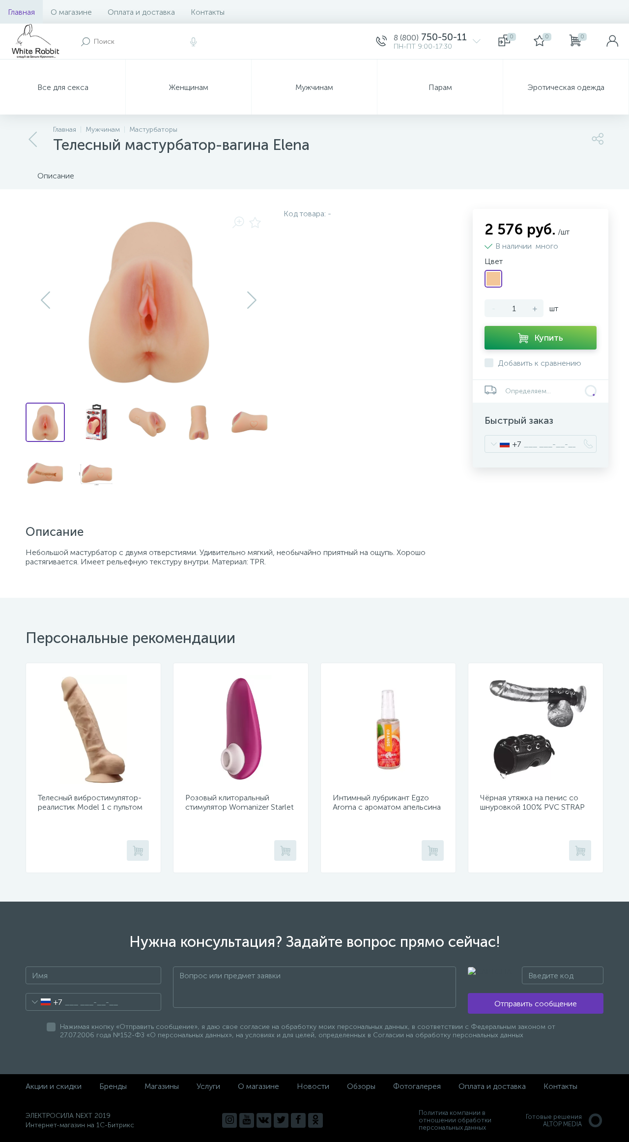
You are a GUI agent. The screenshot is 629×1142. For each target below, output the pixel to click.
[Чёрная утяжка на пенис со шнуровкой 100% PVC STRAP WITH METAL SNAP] (535, 729)
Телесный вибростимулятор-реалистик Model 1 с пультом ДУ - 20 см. (90, 807)
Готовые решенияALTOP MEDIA (554, 1120)
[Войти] (612, 41)
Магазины (161, 1086)
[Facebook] (298, 1120)
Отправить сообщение (535, 1003)
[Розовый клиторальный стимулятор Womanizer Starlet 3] (240, 729)
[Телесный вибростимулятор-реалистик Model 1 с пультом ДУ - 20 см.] (93, 729)
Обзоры (361, 1086)
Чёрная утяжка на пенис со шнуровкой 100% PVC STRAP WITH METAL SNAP (532, 807)
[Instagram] (229, 1120)
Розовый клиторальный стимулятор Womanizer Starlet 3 (239, 807)
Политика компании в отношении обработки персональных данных (455, 1120)
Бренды (113, 1086)
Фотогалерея (417, 1086)
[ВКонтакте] (264, 1120)
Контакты (208, 12)
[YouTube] (246, 1120)
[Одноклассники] (315, 1120)
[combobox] (503, 444)
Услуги (208, 1086)
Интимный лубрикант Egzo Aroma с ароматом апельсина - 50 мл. (387, 807)
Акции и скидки (54, 1086)
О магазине (71, 12)
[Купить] (138, 850)
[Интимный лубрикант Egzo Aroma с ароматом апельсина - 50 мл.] (388, 729)
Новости (313, 1086)
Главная (21, 12)
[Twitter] (281, 1120)
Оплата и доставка (141, 12)
